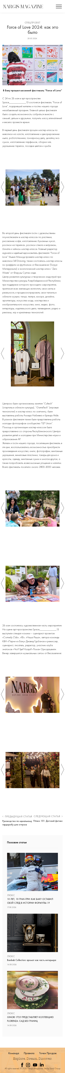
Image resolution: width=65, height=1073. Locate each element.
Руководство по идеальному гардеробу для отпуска (17, 823)
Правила (29, 1053)
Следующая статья (47, 816)
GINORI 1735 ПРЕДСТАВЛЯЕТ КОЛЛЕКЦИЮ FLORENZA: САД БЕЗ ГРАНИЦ (30, 1019)
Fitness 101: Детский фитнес (48, 821)
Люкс (11, 895)
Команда (13, 1053)
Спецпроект (33, 22)
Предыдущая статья (18, 816)
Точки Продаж (48, 1053)
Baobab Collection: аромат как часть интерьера (31, 960)
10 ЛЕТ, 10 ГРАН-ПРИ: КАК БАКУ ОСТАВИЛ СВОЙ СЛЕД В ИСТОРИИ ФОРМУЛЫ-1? (30, 901)
